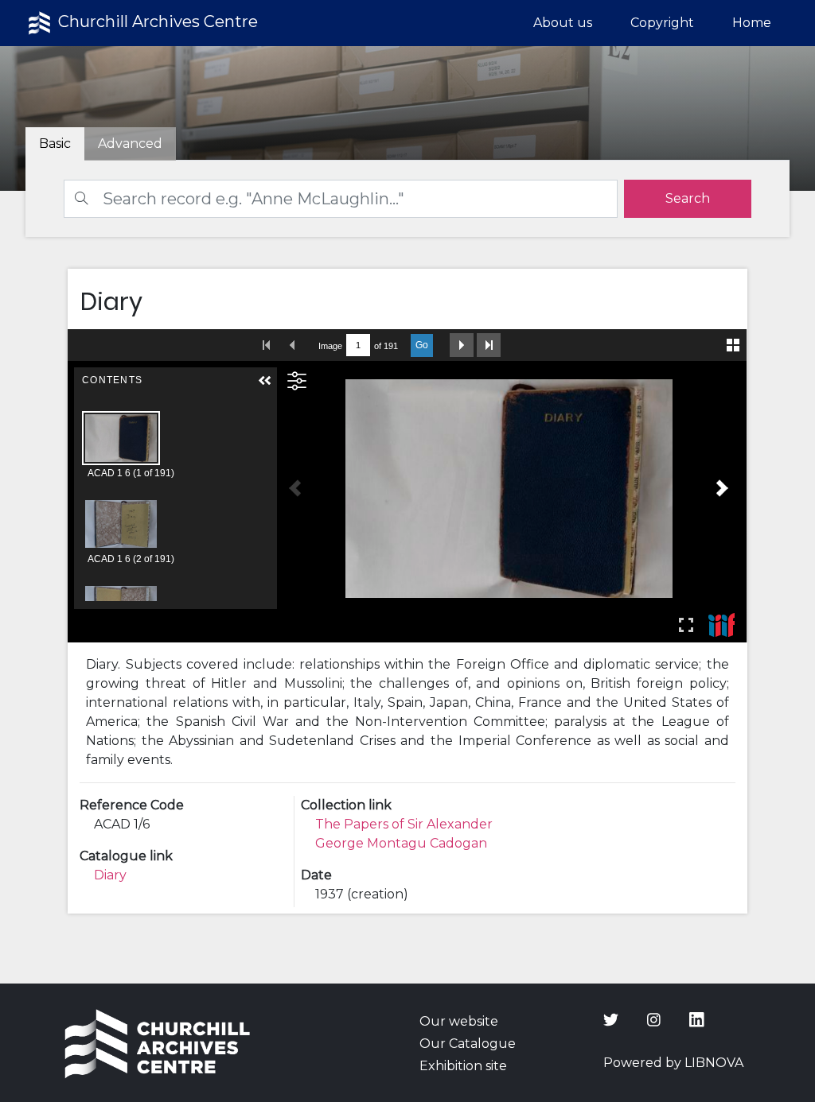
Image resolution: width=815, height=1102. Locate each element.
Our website (458, 1021)
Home (751, 22)
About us (562, 22)
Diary (110, 875)
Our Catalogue (467, 1043)
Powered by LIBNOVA (673, 1062)
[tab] (130, 144)
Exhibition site (463, 1065)
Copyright (662, 22)
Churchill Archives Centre (156, 21)
